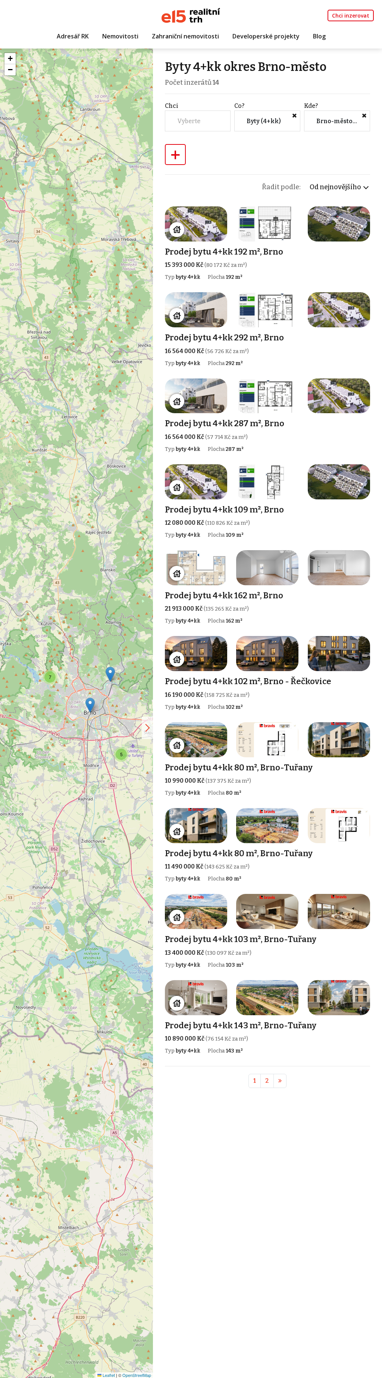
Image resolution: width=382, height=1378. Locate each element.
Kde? (311, 105)
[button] (110, 674)
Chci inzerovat (350, 15)
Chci (171, 105)
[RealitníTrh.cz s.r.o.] (191, 14)
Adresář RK (73, 36)
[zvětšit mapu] (147, 728)
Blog (319, 36)
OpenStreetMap (136, 1375)
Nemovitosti (120, 36)
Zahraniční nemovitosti (185, 36)
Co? (239, 105)
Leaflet (108, 1375)
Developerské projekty (266, 36)
